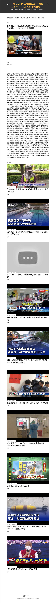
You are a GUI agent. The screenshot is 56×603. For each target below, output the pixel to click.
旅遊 (22, 140)
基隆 (11, 104)
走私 (16, 85)
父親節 (20, 91)
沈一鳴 (8, 153)
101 (42, 132)
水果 (26, 87)
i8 (31, 119)
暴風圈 (40, 113)
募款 (17, 83)
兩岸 (25, 100)
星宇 (28, 144)
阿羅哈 (36, 113)
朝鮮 (41, 123)
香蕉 (46, 74)
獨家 (44, 115)
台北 (21, 132)
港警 (9, 146)
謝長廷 (19, 140)
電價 (43, 148)
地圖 (30, 91)
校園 (39, 79)
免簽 (24, 140)
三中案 (12, 127)
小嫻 (29, 127)
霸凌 (26, 142)
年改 (31, 87)
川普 (31, 89)
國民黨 (25, 79)
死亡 (14, 98)
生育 (30, 100)
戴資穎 (30, 113)
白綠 (31, 78)
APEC (26, 123)
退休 (36, 96)
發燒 (35, 153)
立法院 (31, 138)
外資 (37, 81)
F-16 (26, 98)
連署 (19, 78)
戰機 (44, 91)
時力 (40, 136)
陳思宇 (42, 78)
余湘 (24, 151)
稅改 (22, 113)
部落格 (15, 81)
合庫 (42, 125)
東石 (46, 146)
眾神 (27, 134)
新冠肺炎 (25, 153)
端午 (23, 91)
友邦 (8, 132)
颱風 (38, 18)
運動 (21, 144)
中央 (34, 102)
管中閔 (30, 81)
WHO (42, 153)
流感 (17, 98)
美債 (17, 74)
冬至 (32, 151)
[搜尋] (48, 4)
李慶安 (42, 93)
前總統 (15, 132)
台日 (11, 140)
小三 (18, 96)
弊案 (36, 98)
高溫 (38, 104)
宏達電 (23, 117)
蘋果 (47, 104)
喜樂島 (12, 78)
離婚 (35, 127)
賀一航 (16, 79)
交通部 (45, 140)
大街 (41, 108)
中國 (19, 89)
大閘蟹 (31, 121)
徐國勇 (45, 121)
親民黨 (18, 95)
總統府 (11, 125)
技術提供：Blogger (29, 595)
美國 (13, 140)
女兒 (47, 96)
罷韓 (27, 151)
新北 (42, 138)
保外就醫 (10, 83)
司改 (31, 93)
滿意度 (39, 129)
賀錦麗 (19, 157)
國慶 (36, 119)
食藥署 (13, 113)
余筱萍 (32, 148)
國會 (11, 93)
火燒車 (33, 110)
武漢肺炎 (13, 153)
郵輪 (16, 108)
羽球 (33, 113)
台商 (22, 104)
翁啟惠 (22, 95)
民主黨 (26, 157)
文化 (46, 112)
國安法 (45, 127)
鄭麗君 (14, 123)
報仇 (23, 136)
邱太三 (38, 83)
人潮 (8, 106)
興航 (18, 85)
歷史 (28, 142)
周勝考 (21, 102)
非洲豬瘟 (38, 78)
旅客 (25, 112)
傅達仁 (26, 125)
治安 (13, 96)
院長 (24, 138)
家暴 (45, 96)
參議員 (41, 91)
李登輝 (24, 81)
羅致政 (44, 89)
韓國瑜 (22, 74)
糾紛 (22, 110)
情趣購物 (29, 79)
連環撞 (43, 136)
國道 (14, 102)
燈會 (25, 76)
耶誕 (47, 125)
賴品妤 (32, 146)
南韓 (19, 151)
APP (11, 113)
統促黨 (26, 119)
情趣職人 (32, 130)
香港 (37, 138)
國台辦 (29, 102)
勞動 (22, 151)
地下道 (39, 110)
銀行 (14, 117)
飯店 (36, 140)
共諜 (18, 142)
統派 (23, 100)
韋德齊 (36, 155)
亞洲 (13, 108)
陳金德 (15, 125)
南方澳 (26, 149)
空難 (19, 123)
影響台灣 (33, 112)
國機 (47, 91)
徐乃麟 (21, 121)
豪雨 (34, 85)
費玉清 (18, 121)
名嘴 (11, 142)
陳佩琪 (39, 121)
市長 (47, 142)
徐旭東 (17, 100)
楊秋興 (43, 149)
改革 (38, 130)
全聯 (22, 106)
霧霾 (15, 127)
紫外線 (41, 104)
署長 (12, 117)
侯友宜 (28, 18)
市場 (27, 140)
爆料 (23, 96)
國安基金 (26, 74)
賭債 (25, 110)
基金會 (20, 83)
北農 (36, 129)
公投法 (18, 115)
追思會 (15, 138)
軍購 (35, 91)
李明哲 (8, 98)
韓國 (35, 123)
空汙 (27, 112)
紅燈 (23, 119)
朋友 (41, 98)
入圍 (14, 100)
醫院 (17, 151)
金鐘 (28, 121)
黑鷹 (42, 151)
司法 (34, 138)
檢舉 (38, 134)
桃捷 (40, 132)
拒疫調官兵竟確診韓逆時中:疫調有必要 (22, 569)
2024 (24, 115)
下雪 (27, 127)
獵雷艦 (10, 123)
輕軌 (36, 110)
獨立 (36, 89)
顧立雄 (29, 132)
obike (34, 132)
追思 (17, 112)
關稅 (14, 74)
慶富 (33, 125)
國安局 (29, 117)
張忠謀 (39, 119)
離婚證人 (13, 151)
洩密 (36, 87)
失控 (19, 79)
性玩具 (38, 123)
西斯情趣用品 (20, 108)
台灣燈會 (19, 127)
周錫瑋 (43, 85)
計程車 (39, 93)
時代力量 (14, 95)
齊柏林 (44, 134)
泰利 (8, 115)
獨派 (20, 100)
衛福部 (42, 100)
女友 (19, 104)
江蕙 (11, 134)
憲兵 (33, 104)
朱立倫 (45, 138)
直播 (21, 146)
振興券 (24, 155)
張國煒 (31, 144)
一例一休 (14, 93)
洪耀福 (34, 81)
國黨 (44, 102)
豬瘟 (20, 76)
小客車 (39, 85)
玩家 (34, 108)
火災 (46, 108)
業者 (28, 83)
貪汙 (37, 102)
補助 (45, 100)
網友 (41, 83)
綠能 (29, 108)
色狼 (26, 96)
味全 (12, 146)
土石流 (28, 85)
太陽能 (26, 108)
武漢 (19, 153)
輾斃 (46, 148)
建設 (33, 95)
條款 (9, 119)
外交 (36, 130)
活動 (9, 151)
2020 (12, 89)
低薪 (13, 136)
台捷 (9, 157)
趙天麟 (22, 125)
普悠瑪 (36, 76)
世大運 (44, 130)
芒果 (22, 89)
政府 (23, 98)
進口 (28, 96)
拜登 (16, 157)
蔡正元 (45, 79)
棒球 (47, 130)
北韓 (33, 123)
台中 (12, 87)
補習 (39, 96)
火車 (37, 136)
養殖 (29, 115)
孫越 (18, 81)
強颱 (27, 115)
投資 (22, 79)
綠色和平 (26, 91)
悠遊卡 (36, 115)
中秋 (36, 93)
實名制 (38, 153)
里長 (28, 87)
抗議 (32, 149)
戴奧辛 (35, 121)
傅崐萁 (46, 95)
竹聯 (46, 119)
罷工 (22, 76)
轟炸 (43, 74)
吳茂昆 (11, 81)
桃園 (42, 81)
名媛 (35, 74)
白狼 (14, 119)
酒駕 (8, 85)
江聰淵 (38, 125)
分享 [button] (8, 62)
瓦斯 (14, 110)
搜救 (43, 95)
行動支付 (40, 115)
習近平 (25, 89)
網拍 (18, 146)
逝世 (20, 112)
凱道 (24, 134)
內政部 (38, 112)
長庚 (47, 132)
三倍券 (20, 155)
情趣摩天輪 (15, 91)
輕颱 (43, 113)
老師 (34, 96)
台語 (11, 136)
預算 (17, 87)
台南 (34, 136)
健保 (13, 142)
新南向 (25, 104)
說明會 (37, 117)
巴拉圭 (20, 130)
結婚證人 (22, 142)
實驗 (33, 74)
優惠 (22, 112)
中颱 (19, 113)
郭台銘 (34, 18)
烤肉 (12, 121)
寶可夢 (37, 108)
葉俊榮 (33, 117)
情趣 (26, 83)
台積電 (46, 106)
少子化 (38, 100)
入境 (9, 112)
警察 (11, 96)
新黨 (42, 127)
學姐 (26, 148)
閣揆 (27, 113)
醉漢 (31, 83)
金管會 (32, 115)
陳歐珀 (17, 144)
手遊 (31, 142)
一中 (30, 98)
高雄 (13, 134)
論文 (43, 146)
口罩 (17, 153)
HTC (26, 117)
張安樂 (20, 119)
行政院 (28, 138)
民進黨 (36, 79)
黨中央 (18, 149)
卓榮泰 (34, 78)
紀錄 (9, 149)
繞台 (41, 130)
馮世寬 (22, 123)
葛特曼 (22, 78)
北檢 (33, 87)
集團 (12, 76)
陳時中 (30, 153)
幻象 (17, 123)
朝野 (28, 98)
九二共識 (27, 78)
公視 (36, 85)
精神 (17, 119)
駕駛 (30, 112)
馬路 (43, 108)
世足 (17, 76)
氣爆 (12, 110)
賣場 (45, 110)
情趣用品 (32, 76)
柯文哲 (17, 18)
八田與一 (27, 136)
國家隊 (12, 157)
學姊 (9, 78)
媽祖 (36, 148)
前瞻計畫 (43, 129)
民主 (12, 149)
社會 (11, 64)
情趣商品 (34, 142)
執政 (32, 102)
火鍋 (8, 125)
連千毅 (24, 146)
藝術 (28, 93)
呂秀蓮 (36, 146)
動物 (13, 79)
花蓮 (16, 129)
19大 (42, 121)
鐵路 (23, 144)
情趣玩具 (29, 104)
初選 (33, 129)
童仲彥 (42, 96)
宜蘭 (11, 144)
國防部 (44, 83)
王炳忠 (38, 127)
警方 (17, 117)
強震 (18, 129)
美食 (13, 106)
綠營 (15, 115)
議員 (23, 87)
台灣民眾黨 (43, 144)
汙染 (25, 93)
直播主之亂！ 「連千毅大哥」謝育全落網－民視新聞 (27, 403)
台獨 (30, 119)
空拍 (16, 142)
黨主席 (14, 104)
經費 (9, 102)
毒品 (39, 81)
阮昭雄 (22, 148)
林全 (22, 138)
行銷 (11, 106)
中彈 (41, 74)
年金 (26, 130)
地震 (13, 129)
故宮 (44, 132)
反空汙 (16, 78)
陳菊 (11, 85)
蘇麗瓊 (8, 127)
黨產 (33, 79)
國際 (42, 142)
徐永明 (30, 125)
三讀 (14, 112)
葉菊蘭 (39, 89)
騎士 (46, 136)
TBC (21, 81)
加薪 (9, 117)
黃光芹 (28, 76)
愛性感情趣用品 (42, 155)
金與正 (45, 153)
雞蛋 (42, 79)
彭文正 (40, 146)
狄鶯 (38, 148)
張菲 (14, 121)
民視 (19, 134)
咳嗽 (33, 153)
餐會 (14, 83)
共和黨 (22, 157)
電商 (16, 106)
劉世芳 (36, 95)
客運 (42, 140)
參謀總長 (46, 151)
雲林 (46, 85)
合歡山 (23, 127)
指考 (32, 132)
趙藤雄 (29, 95)
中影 (14, 87)
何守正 (32, 127)
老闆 (19, 136)
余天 (28, 130)
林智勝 (44, 123)
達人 (41, 134)
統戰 (41, 148)
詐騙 (14, 76)
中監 (23, 83)
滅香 (44, 112)
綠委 (38, 98)
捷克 (33, 155)
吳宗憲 (35, 144)
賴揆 (9, 130)
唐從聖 (25, 121)
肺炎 (43, 18)
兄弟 (48, 123)
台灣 (33, 89)
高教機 (16, 155)
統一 (28, 100)
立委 (14, 149)
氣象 (44, 104)
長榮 (13, 148)
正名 (22, 115)
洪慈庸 (29, 106)
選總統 (15, 146)
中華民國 (15, 89)
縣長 (8, 144)
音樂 (8, 134)
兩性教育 (28, 146)
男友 (17, 104)
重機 (12, 102)
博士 (19, 148)
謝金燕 (18, 102)
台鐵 (17, 113)
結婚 (20, 110)
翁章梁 (30, 129)
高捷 (37, 132)
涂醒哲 (18, 93)
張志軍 (25, 102)
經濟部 (35, 134)
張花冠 (22, 93)
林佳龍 (20, 87)
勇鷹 (11, 155)
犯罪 (9, 76)
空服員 (16, 148)
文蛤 (30, 74)
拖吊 (27, 110)
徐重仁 (19, 106)
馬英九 (11, 132)
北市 (8, 96)
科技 (11, 108)
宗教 (41, 112)
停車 (42, 110)
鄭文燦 (39, 87)
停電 (40, 117)
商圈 (9, 110)
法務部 (34, 83)
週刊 (21, 96)
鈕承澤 (40, 76)
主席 (28, 89)
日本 (16, 140)
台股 (43, 106)
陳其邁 (18, 125)
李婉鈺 (30, 140)
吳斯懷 (35, 151)
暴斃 (38, 74)
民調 (9, 89)
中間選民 (38, 149)
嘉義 (12, 138)
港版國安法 (29, 155)
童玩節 (14, 144)
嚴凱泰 (44, 76)
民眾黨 (39, 151)
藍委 (43, 98)
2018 (23, 130)
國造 (8, 93)
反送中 (10, 148)
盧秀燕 (29, 148)
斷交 (26, 132)
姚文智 (46, 93)
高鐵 (9, 138)
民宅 (25, 85)
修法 (32, 106)
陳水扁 (45, 81)
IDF (9, 100)
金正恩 (29, 123)
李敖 (27, 81)
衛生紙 (21, 129)
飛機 (47, 83)
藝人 (44, 142)
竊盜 (32, 108)
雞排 (12, 119)
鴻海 (41, 106)
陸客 (35, 125)
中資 (23, 149)
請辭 (11, 129)
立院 (40, 102)
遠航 (13, 85)
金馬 (44, 125)
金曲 (11, 100)
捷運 (23, 132)
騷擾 (20, 117)
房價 (16, 96)
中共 (35, 149)
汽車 (21, 85)
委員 (40, 138)
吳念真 (25, 106)
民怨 (46, 87)
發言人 (26, 95)
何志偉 (10, 79)
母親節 (10, 91)
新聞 (22, 134)
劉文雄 (16, 134)
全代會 (43, 117)
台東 (36, 104)
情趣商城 (34, 100)
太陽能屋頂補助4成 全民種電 (18, 486)
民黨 (46, 102)
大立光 (39, 142)
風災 (12, 98)
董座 (8, 108)
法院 (33, 93)
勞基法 (46, 113)
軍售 (38, 91)
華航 (30, 149)
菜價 (24, 113)
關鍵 (33, 140)
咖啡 (30, 110)
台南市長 (25, 129)
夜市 (26, 144)
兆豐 (33, 98)
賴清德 (23, 18)
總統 (18, 132)
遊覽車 (39, 140)
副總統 (19, 138)
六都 (46, 149)
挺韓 (30, 151)
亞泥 (46, 98)
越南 (19, 74)
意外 (17, 110)
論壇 (21, 149)
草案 (12, 112)
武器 (33, 91)
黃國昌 (20, 98)
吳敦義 (12, 130)
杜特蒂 (42, 119)
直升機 (39, 95)
